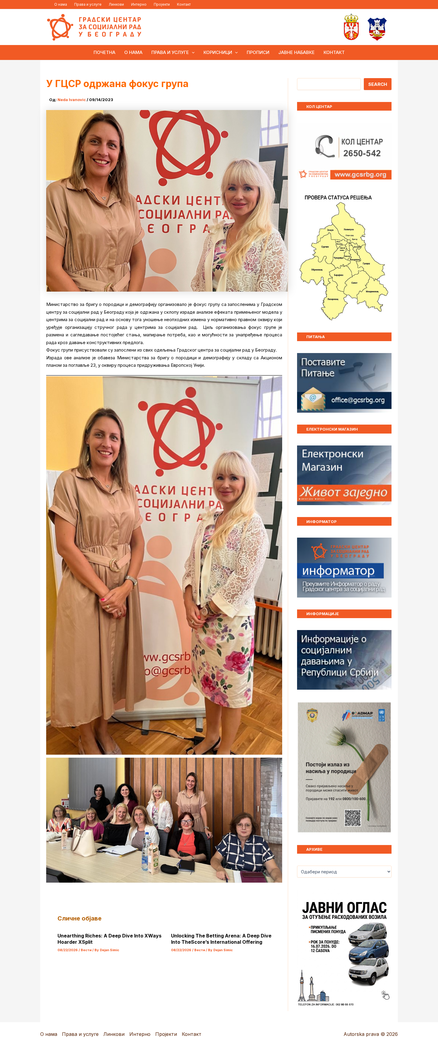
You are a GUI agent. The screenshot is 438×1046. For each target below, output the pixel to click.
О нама (60, 4)
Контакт (184, 4)
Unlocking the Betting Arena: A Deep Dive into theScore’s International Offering (221, 939)
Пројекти (162, 4)
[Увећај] (384, 709)
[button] (192, 52)
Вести (86, 950)
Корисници (218, 52)
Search (377, 84)
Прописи (258, 52)
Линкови (116, 4)
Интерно (139, 4)
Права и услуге (88, 4)
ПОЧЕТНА (104, 52)
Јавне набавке (296, 52)
